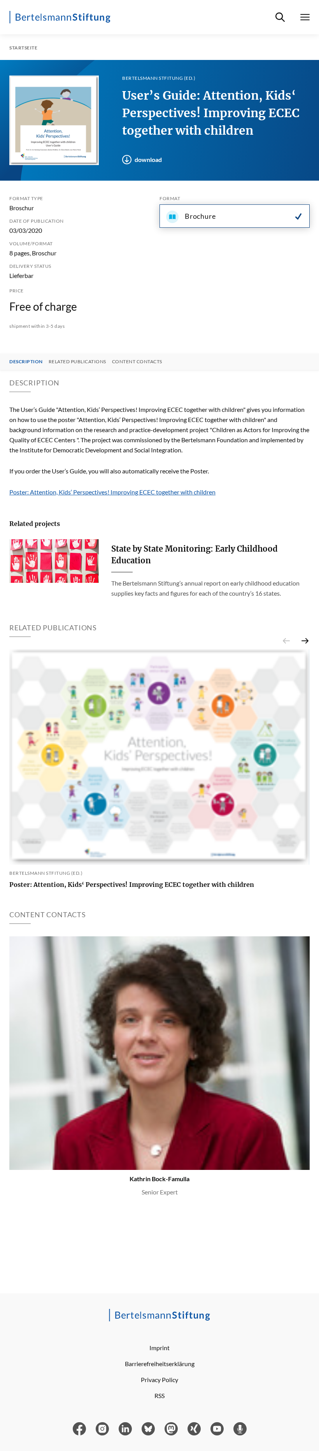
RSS (159, 1395)
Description (26, 361)
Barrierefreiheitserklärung (160, 1363)
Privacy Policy (159, 1379)
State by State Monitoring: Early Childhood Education (194, 554)
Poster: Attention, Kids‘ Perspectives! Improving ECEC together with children (112, 492)
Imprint (159, 1347)
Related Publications (77, 361)
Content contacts (137, 361)
